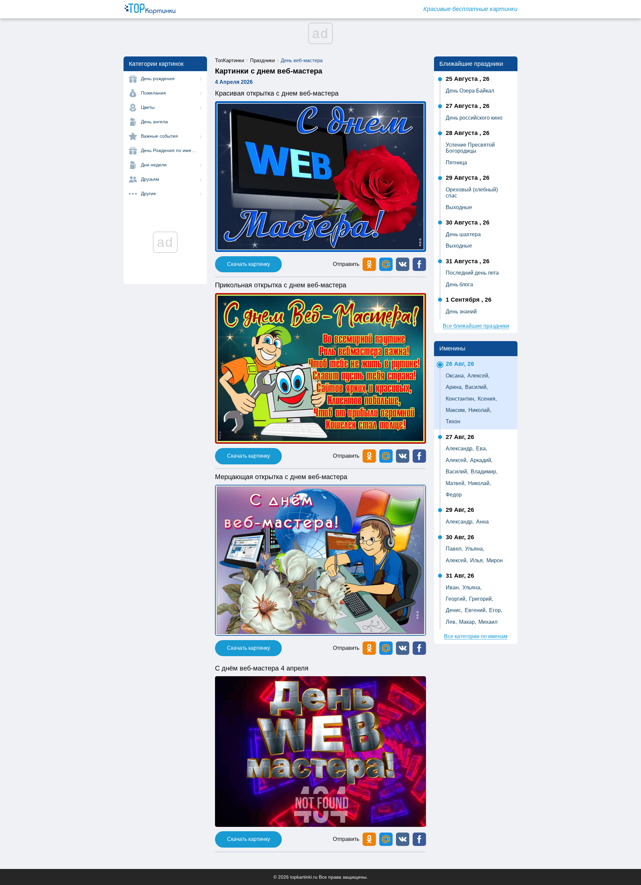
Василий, (476, 387)
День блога (459, 284)
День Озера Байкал (470, 91)
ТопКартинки (229, 60)
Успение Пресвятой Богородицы (470, 148)
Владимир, (484, 471)
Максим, (456, 410)
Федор (454, 494)
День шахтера (463, 234)
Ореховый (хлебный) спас (472, 192)
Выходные (459, 207)
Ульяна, (474, 549)
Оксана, (455, 376)
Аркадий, (481, 460)
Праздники (262, 60)
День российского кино (474, 118)
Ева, (481, 448)
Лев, (451, 622)
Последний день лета (472, 273)
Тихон (453, 421)
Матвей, (456, 483)
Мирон (494, 560)
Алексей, (478, 376)
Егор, (495, 610)
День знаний (461, 311)
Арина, (454, 387)
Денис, (454, 610)
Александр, (460, 448)
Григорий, (481, 599)
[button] (402, 264)
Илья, (477, 560)
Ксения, (487, 399)
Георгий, (456, 599)
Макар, (467, 622)
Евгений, (476, 610)
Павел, (454, 549)
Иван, (453, 587)
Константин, (460, 399)
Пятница (456, 162)
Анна (482, 522)
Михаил (487, 622)
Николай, (479, 410)
